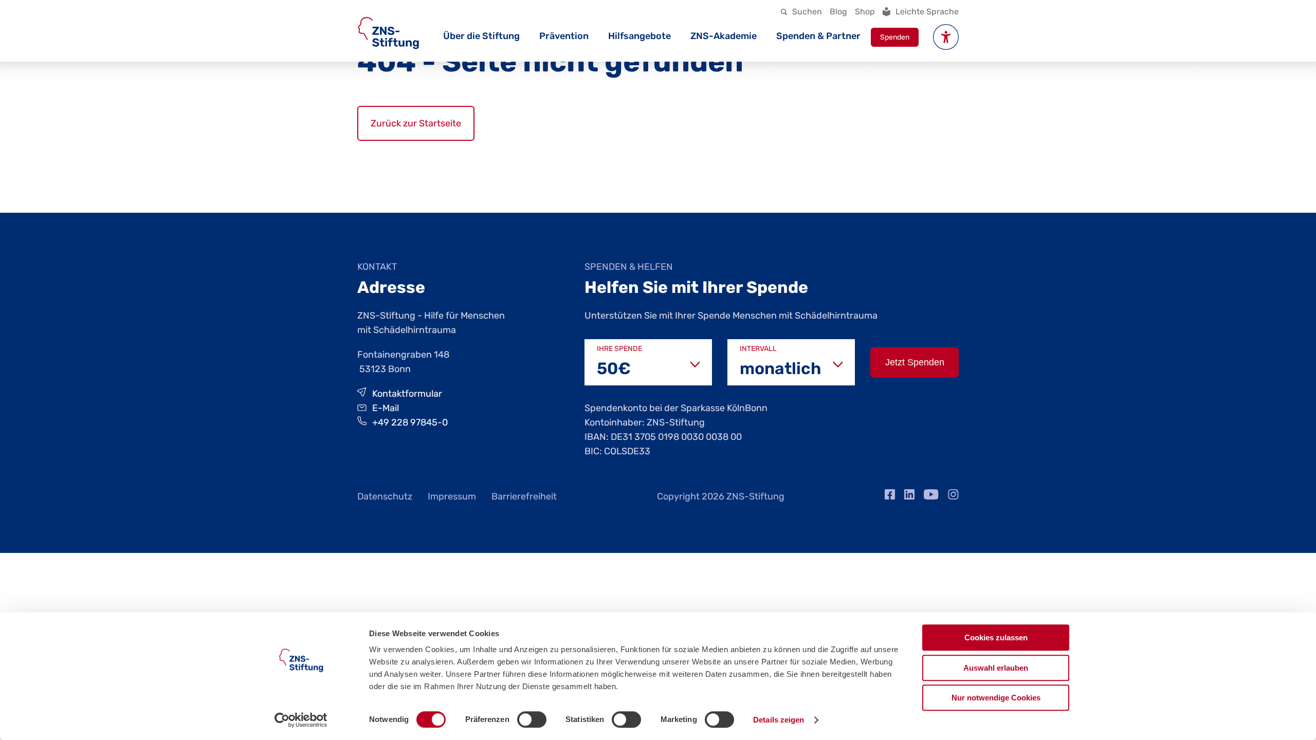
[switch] (531, 719)
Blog (838, 11)
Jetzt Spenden (914, 362)
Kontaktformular (407, 393)
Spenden (894, 37)
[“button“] (946, 37)
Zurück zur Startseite (416, 123)
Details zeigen (778, 719)
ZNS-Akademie (723, 36)
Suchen (807, 11)
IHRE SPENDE (619, 349)
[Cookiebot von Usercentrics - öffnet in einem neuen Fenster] (301, 720)
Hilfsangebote (639, 36)
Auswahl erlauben (995, 667)
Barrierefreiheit (524, 496)
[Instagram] (953, 496)
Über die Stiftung (481, 36)
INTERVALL (758, 349)
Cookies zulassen (996, 637)
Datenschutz (384, 496)
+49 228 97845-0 (410, 422)
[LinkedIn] (909, 496)
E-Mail (385, 408)
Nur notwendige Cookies (996, 697)
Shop (865, 11)
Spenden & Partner (818, 36)
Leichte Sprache (927, 11)
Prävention (564, 36)
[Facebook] (890, 496)
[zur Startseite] (388, 33)
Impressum (452, 496)
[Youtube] (931, 496)
